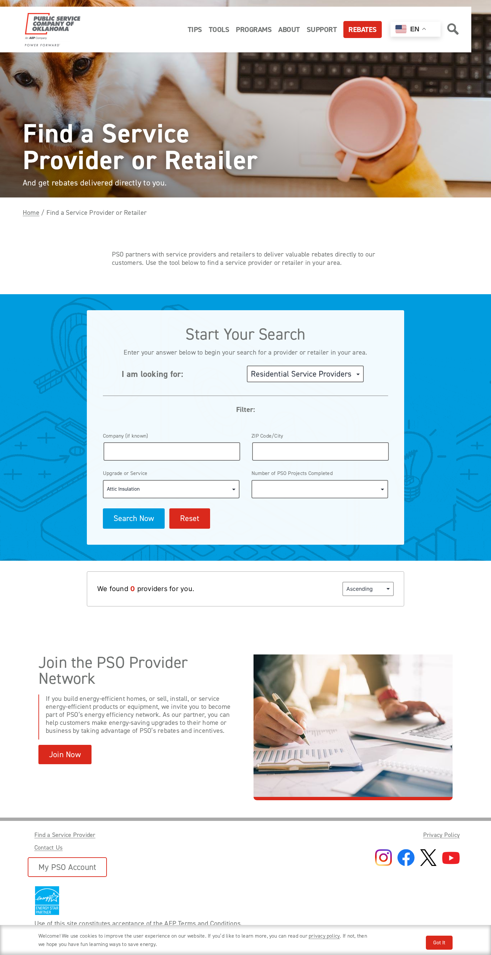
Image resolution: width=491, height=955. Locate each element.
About (289, 29)
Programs (254, 29)
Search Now (134, 518)
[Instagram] (383, 858)
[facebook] (406, 858)
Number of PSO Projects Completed (292, 473)
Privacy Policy (441, 835)
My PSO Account (67, 867)
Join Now (65, 754)
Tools (219, 29)
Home (31, 212)
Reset (189, 518)
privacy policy (324, 935)
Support (322, 29)
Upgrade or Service (125, 473)
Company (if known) (125, 435)
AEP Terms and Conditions (202, 923)
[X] (428, 858)
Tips (195, 29)
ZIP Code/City (267, 435)
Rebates (362, 29)
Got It (439, 942)
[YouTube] (451, 858)
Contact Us (48, 848)
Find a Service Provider (65, 835)
